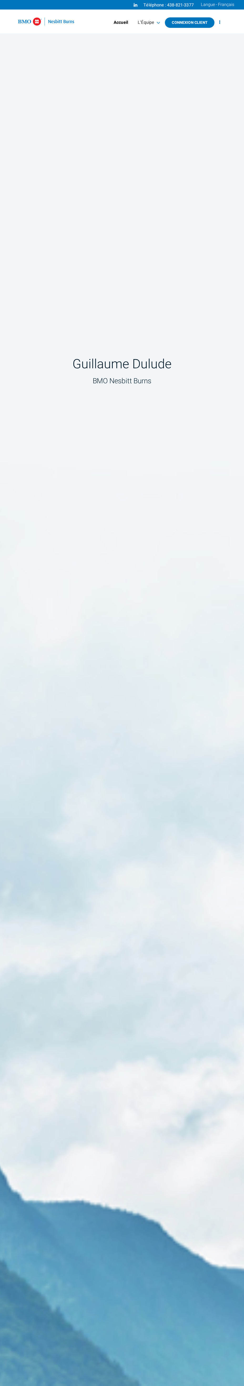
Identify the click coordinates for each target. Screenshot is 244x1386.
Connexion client (189, 22)
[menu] (220, 22)
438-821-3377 (180, 5)
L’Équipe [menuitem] (145, 23)
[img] (122, 693)
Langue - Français (217, 5)
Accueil (121, 22)
